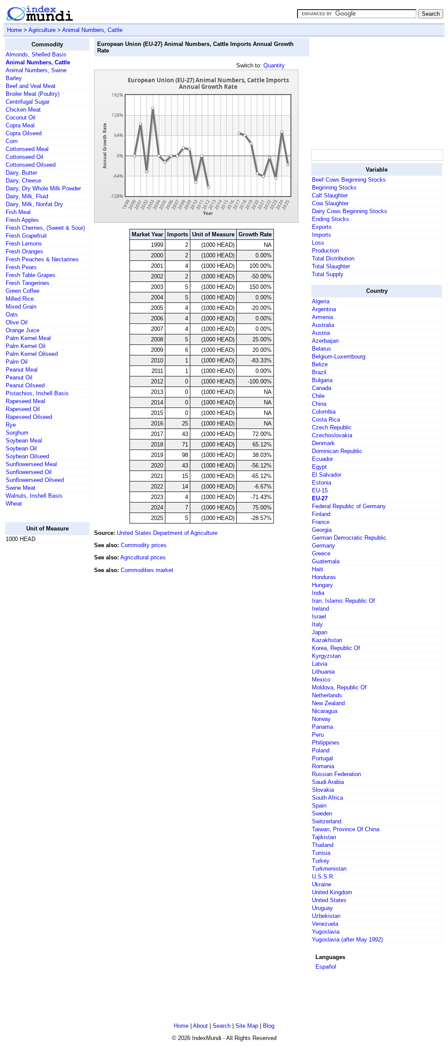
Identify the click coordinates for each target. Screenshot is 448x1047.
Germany (323, 545)
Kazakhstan (327, 640)
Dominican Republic (337, 451)
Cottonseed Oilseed (31, 165)
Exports (322, 227)
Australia (323, 325)
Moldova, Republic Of (339, 687)
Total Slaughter (331, 266)
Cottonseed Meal (27, 149)
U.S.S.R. (323, 876)
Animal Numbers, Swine (36, 70)
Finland (321, 514)
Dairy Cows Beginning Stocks (349, 211)
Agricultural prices (143, 557)
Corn (12, 141)
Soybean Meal (24, 440)
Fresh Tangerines (27, 283)
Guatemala (326, 561)
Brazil (319, 372)
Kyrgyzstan (326, 656)
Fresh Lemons (24, 243)
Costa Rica (326, 419)
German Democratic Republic (349, 537)
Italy (317, 624)
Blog (268, 1025)
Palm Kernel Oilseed (32, 354)
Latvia (319, 664)
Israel (319, 616)
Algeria (320, 301)
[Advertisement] (40, 681)
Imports (321, 235)
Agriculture (42, 30)
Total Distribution (333, 258)
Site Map (246, 1025)
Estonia (321, 482)
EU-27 (320, 498)
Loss (318, 242)
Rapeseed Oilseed (29, 417)
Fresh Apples (22, 220)
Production (325, 250)
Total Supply (327, 274)
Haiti (317, 569)
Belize (320, 364)
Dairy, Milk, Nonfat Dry (34, 204)
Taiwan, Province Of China (345, 829)
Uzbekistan (326, 916)
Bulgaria (322, 380)
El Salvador (326, 474)
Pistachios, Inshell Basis (37, 393)
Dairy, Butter (21, 172)
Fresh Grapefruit (26, 235)
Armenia (322, 317)
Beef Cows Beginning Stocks (349, 179)
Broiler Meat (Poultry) (33, 94)
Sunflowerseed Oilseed (35, 480)
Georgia (322, 530)
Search (222, 1025)
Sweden (322, 813)
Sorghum (17, 432)
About (200, 1025)
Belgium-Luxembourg (338, 356)
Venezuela (325, 924)
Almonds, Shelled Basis (36, 54)
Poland (320, 750)
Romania (323, 766)
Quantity (274, 65)
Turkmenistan (329, 868)
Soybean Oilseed (27, 456)
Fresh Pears (21, 267)
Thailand (322, 845)
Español (325, 966)
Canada (321, 388)
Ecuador (322, 459)
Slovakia (323, 790)
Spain (319, 805)
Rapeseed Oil (23, 409)
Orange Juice (22, 330)
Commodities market (147, 570)
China (319, 404)
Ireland (320, 608)
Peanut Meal (22, 369)
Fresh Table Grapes (31, 275)
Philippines (326, 742)
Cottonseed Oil (24, 157)
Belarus (321, 348)
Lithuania (323, 671)
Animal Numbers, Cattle (92, 30)
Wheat (14, 503)
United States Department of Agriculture (167, 533)
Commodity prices (144, 545)
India (318, 593)
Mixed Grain (21, 306)
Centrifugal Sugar (27, 101)
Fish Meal (18, 212)
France (320, 522)
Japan (319, 632)
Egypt (319, 467)
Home (14, 30)
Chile (318, 396)
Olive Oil (17, 322)
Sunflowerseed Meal (31, 464)
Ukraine (321, 884)
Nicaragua (324, 711)
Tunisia (321, 853)
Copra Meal (20, 125)
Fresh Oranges (24, 251)
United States (329, 900)
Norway (321, 719)
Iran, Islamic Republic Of (343, 600)
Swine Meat (20, 488)
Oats (12, 314)
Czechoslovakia (332, 435)
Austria (321, 333)
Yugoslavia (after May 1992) (347, 939)
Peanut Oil (19, 377)
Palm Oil (17, 361)
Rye (11, 425)
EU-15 (320, 490)
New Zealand (328, 703)
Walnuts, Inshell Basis (34, 495)
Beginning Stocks (334, 187)
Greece (321, 553)
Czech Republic (332, 427)
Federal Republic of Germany (349, 506)
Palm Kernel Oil (26, 346)
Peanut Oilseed (25, 385)
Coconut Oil (20, 117)
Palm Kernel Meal (28, 338)
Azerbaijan (325, 340)
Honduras (324, 577)
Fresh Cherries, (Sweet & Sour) (45, 228)
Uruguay (322, 908)
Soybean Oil (21, 448)
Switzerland (326, 821)
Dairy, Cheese (23, 180)
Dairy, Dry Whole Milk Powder (43, 188)
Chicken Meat (23, 109)
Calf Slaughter (330, 195)
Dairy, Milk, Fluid (27, 196)
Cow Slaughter (330, 203)
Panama (322, 727)
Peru (318, 734)
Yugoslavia (326, 931)
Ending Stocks (330, 219)
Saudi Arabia (328, 782)
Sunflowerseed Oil (29, 472)
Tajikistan (324, 837)
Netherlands (327, 695)
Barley (14, 78)
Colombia (324, 411)
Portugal (322, 758)
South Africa (327, 797)
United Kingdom (332, 892)
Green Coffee (22, 291)
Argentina (324, 309)
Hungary (322, 585)
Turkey (320, 860)
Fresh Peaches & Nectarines (42, 259)
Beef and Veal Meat (31, 86)
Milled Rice (20, 298)
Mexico (321, 679)
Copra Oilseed (24, 133)
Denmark (323, 443)
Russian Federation (336, 774)
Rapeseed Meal (25, 401)
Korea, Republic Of (336, 648)
